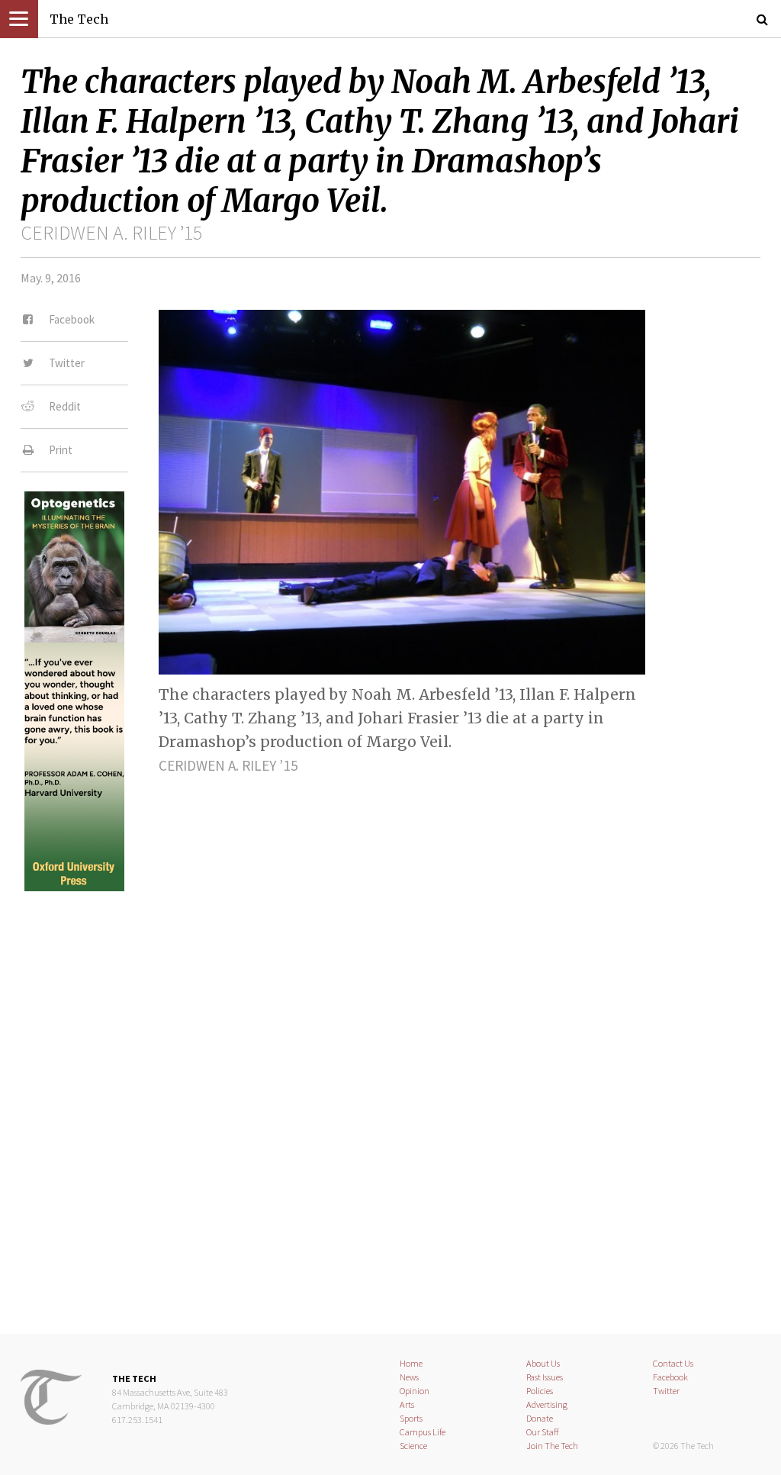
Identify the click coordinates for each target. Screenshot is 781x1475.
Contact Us (673, 1363)
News (409, 1377)
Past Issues (544, 1377)
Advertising (546, 1404)
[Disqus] (390, 1099)
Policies (539, 1390)
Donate (539, 1418)
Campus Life (422, 1432)
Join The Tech (552, 1445)
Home (411, 1363)
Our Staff (542, 1432)
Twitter (666, 1390)
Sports (411, 1418)
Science (413, 1445)
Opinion (414, 1390)
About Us (543, 1363)
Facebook (670, 1377)
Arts (407, 1404)
